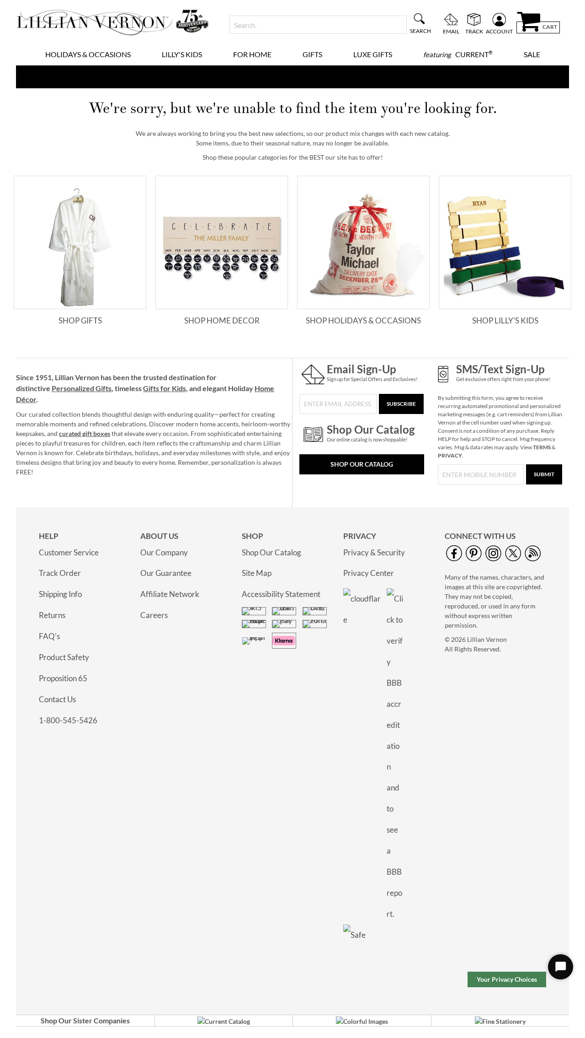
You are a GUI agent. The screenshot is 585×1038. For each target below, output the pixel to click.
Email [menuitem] (451, 31)
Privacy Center (368, 573)
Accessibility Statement (281, 594)
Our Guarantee (165, 573)
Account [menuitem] (499, 31)
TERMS (542, 447)
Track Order (60, 573)
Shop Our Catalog (361, 464)
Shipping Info (60, 594)
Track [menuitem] (474, 31)
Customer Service (69, 552)
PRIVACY (450, 455)
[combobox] (317, 25)
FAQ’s (49, 636)
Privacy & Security (374, 552)
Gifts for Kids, (165, 388)
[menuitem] (88, 54)
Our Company (164, 552)
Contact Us (57, 699)
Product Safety (64, 657)
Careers (154, 615)
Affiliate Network (169, 594)
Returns (52, 615)
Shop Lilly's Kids (505, 320)
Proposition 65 (63, 678)
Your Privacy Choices (507, 979)
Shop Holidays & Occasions (363, 320)
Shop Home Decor (222, 320)
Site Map (256, 573)
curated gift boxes (84, 433)
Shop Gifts (80, 320)
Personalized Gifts (82, 388)
